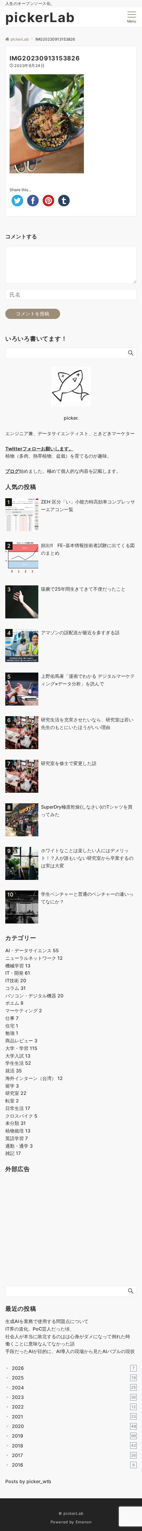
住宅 (11, 1025)
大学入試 (17, 1056)
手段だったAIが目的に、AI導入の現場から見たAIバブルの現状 (70, 1351)
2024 (74, 1387)
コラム (15, 988)
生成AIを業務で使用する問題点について (47, 1321)
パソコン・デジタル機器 (34, 995)
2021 (74, 1416)
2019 (74, 1436)
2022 (74, 1406)
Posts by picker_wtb (28, 1481)
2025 (74, 1377)
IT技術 (15, 980)
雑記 (13, 1153)
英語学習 (16, 1138)
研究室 (15, 1093)
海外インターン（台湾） (34, 1078)
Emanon (84, 1522)
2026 (73, 1368)
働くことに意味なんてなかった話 (40, 1343)
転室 (12, 1100)
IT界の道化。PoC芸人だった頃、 (39, 1329)
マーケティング (23, 1010)
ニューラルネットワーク (34, 958)
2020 (74, 1426)
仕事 (11, 1018)
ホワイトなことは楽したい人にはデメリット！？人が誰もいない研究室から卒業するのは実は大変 (87, 858)
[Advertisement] (54, 1234)
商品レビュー (21, 1040)
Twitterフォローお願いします (37, 448)
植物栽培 (17, 1130)
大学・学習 (21, 1048)
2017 (74, 1455)
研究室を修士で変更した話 (68, 763)
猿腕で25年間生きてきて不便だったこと (83, 589)
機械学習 (17, 965)
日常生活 (17, 1108)
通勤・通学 (19, 1146)
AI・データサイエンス (32, 950)
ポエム (14, 1003)
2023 (74, 1397)
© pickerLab (71, 1513)
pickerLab (40, 17)
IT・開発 (17, 973)
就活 (13, 1070)
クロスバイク (21, 1116)
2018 (74, 1445)
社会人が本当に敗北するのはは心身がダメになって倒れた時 (67, 1336)
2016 (73, 1465)
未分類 (15, 1123)
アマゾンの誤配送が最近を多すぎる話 (80, 632)
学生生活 (18, 1063)
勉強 (11, 1033)
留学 (12, 1086)
